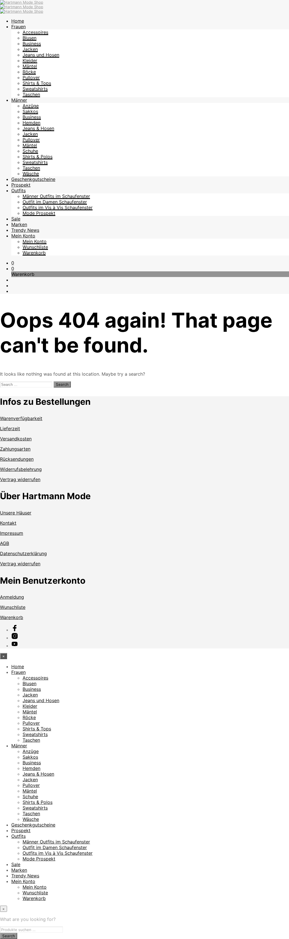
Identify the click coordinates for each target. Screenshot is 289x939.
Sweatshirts (35, 89)
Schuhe (30, 151)
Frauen (18, 26)
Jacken (30, 49)
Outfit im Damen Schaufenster (55, 202)
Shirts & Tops (37, 83)
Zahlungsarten (15, 449)
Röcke (29, 72)
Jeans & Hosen (38, 128)
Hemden (31, 123)
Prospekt (20, 185)
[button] (12, 263)
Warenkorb (34, 253)
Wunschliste (35, 247)
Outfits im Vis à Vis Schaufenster (58, 207)
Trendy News (25, 230)
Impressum (11, 533)
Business (32, 43)
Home (17, 21)
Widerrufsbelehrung (21, 469)
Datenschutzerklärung (23, 553)
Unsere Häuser (15, 513)
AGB (4, 543)
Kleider (30, 60)
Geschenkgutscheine (33, 179)
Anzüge (31, 106)
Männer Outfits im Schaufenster (56, 196)
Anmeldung (12, 597)
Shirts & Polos (37, 156)
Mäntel (30, 66)
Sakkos (30, 111)
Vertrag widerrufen (20, 479)
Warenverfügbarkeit (21, 418)
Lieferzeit (10, 428)
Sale (15, 219)
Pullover (31, 77)
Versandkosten (16, 439)
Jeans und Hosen (41, 55)
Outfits (18, 190)
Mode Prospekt (39, 213)
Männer (19, 100)
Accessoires (35, 32)
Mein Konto (23, 236)
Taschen (31, 94)
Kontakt (8, 523)
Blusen (29, 38)
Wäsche (31, 173)
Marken (19, 224)
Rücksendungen (17, 459)
